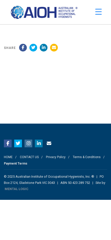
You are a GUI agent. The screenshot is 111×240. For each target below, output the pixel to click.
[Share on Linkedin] (43, 48)
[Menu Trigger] (98, 12)
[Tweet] (33, 48)
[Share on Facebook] (23, 48)
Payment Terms (15, 163)
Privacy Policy (56, 157)
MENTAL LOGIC (16, 189)
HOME (8, 157)
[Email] (54, 48)
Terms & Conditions (87, 157)
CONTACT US (29, 157)
